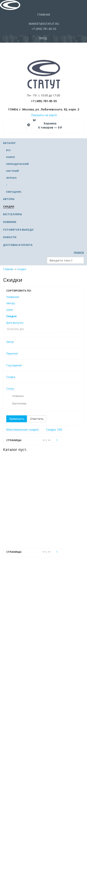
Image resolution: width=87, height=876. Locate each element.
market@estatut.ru (43, 24)
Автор (10, 341)
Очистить (37, 419)
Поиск (78, 253)
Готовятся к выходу (18, 229)
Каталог (9, 143)
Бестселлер (19, 403)
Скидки (8, 206)
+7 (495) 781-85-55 (43, 29)
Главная (43, 14)
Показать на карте (44, 115)
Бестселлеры (12, 214)
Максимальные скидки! (22, 429)
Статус (10, 388)
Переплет (12, 353)
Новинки (9, 222)
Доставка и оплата (18, 245)
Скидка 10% (54, 429)
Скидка (10, 377)
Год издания (14, 365)
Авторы (8, 199)
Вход (43, 38)
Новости (9, 237)
